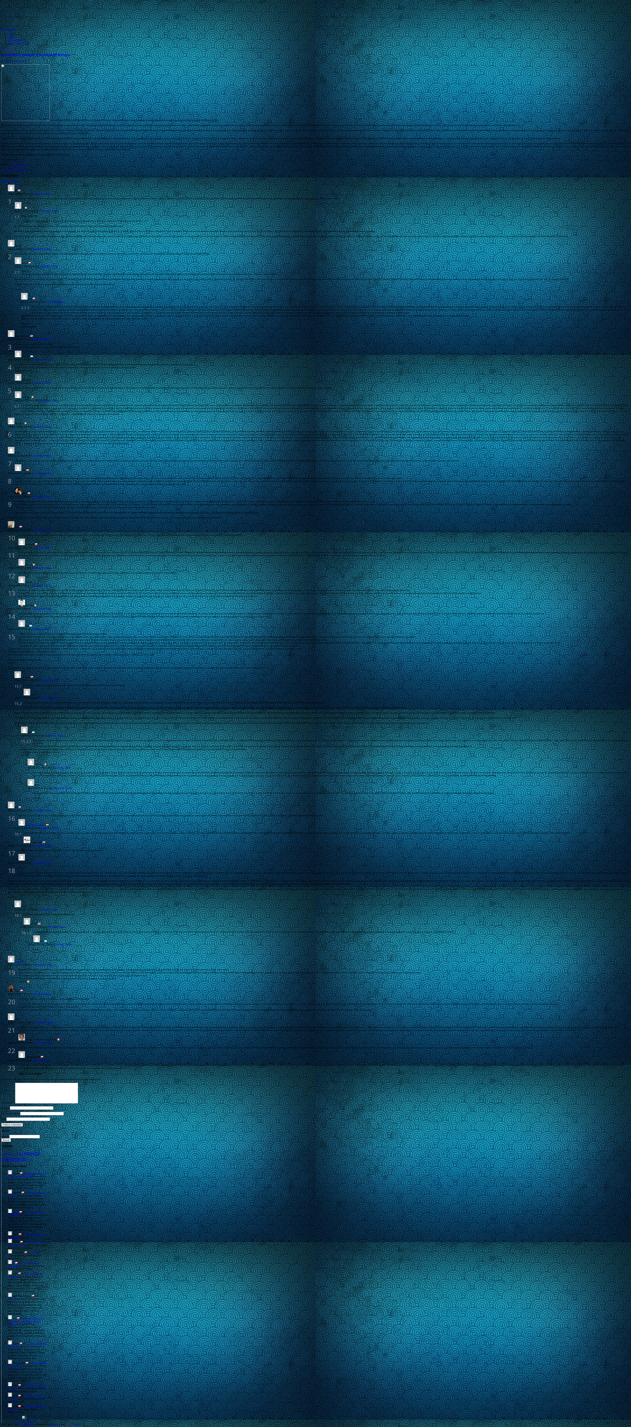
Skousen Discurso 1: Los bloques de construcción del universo (25, 1321)
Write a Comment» (10, 181)
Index (11, 1298)
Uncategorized (18, 164)
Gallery (8, 48)
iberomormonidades (35, 824)
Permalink (38, 193)
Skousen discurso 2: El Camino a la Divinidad (27, 1175)
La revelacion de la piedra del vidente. (26, 1243)
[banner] (315, 14)
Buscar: (5, 1136)
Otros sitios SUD (16, 40)
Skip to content (8, 29)
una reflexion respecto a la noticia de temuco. (35, 54)
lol (13, 1263)
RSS (3, 48)
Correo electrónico (10, 1113)
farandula (31, 1152)
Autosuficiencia (8, 1153)
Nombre (5, 1107)
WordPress (54, 1424)
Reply (48, 193)
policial (30, 1160)
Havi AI (15, 1212)
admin (7, 60)
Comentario (8, 1102)
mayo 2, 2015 (20, 60)
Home (11, 34)
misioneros (13, 1158)
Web (3, 1119)
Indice (11, 37)
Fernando (19, 961)
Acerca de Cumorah (17, 43)
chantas (18, 1153)
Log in (77, 1424)
